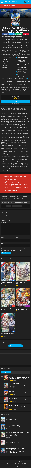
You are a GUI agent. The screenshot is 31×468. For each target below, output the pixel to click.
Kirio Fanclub (9, 417)
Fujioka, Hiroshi (24, 57)
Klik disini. (15, 190)
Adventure (9, 78)
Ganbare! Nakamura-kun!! (12, 425)
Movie (6, 65)
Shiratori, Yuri (20, 64)
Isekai (22, 451)
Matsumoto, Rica (21, 61)
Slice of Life (17, 442)
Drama (15, 78)
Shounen (17, 378)
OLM (7, 59)
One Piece (11, 391)
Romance (16, 435)
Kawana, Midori (20, 60)
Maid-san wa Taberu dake (12, 440)
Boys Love (11, 426)
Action (3, 78)
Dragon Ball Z (12, 375)
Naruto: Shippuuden (14, 383)
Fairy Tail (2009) (13, 398)
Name (3, 237)
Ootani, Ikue (25, 63)
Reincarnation (9, 452)
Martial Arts (11, 378)
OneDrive (15, 205)
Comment (4, 222)
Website (3, 243)
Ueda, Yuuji (26, 64)
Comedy (23, 377)
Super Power (22, 378)
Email (17, 237)
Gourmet (11, 442)
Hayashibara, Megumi (22, 58)
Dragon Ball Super (13, 405)
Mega (20, 205)
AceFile (9, 205)
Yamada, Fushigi (21, 65)
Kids (26, 78)
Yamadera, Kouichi (21, 67)
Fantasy (21, 78)
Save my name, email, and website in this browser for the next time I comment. (13, 249)
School (15, 419)
